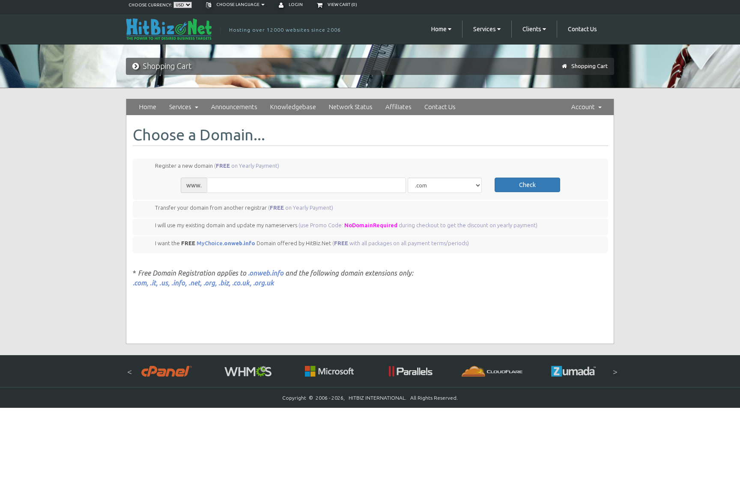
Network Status (351, 106)
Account (584, 106)
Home (147, 106)
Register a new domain (217, 166)
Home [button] (439, 29)
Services (181, 106)
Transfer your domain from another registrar (244, 208)
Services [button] (485, 29)
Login (295, 4)
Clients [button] (532, 29)
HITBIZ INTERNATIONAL (377, 398)
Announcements (234, 106)
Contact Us (582, 29)
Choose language (237, 4)
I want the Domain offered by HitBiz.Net (312, 243)
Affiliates (398, 106)
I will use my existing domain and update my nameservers (346, 226)
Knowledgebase (293, 106)
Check (527, 184)
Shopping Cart (589, 66)
